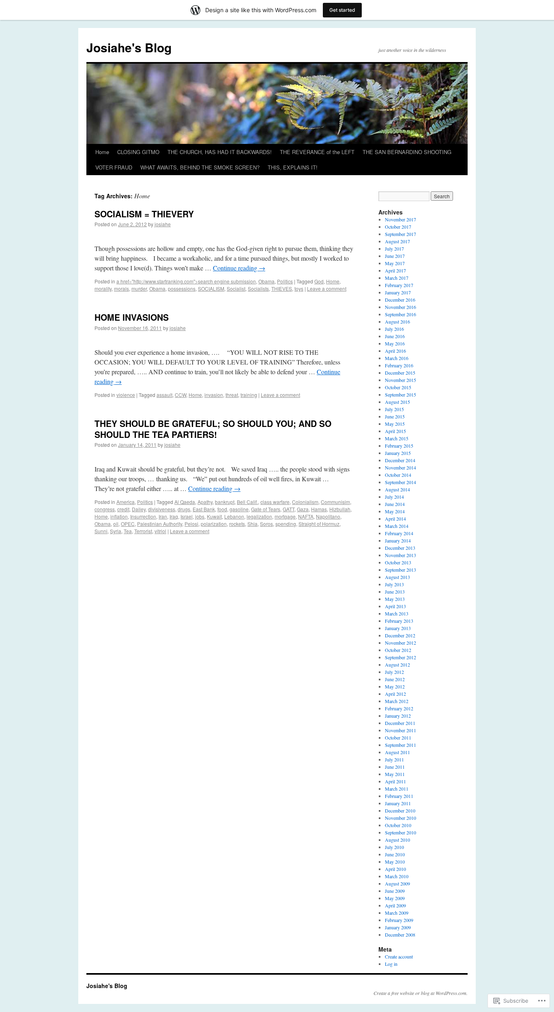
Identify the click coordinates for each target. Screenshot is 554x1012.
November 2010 (400, 818)
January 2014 (398, 540)
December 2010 (400, 810)
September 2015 (400, 394)
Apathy (205, 501)
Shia (252, 523)
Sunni (100, 530)
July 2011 (394, 759)
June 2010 (395, 854)
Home (102, 152)
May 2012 (395, 686)
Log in (391, 964)
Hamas (319, 509)
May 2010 (395, 861)
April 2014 (395, 518)
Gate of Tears (265, 509)
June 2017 (395, 256)
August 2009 (397, 883)
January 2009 (398, 927)
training (248, 394)
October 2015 (398, 387)
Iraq (174, 516)
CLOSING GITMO (138, 152)
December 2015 (400, 372)
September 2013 (400, 569)
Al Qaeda (184, 501)
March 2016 (396, 358)
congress (104, 509)
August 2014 (397, 489)
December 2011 (400, 723)
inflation (119, 516)
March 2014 (396, 526)
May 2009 (395, 898)
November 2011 (400, 730)
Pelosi (191, 523)
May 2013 (395, 599)
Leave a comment (326, 288)
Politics (285, 281)
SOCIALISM (211, 288)
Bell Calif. (247, 501)
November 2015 (400, 380)
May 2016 (395, 343)
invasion (213, 394)
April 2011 (395, 781)
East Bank (204, 509)
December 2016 (400, 299)
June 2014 (395, 504)
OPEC (128, 523)
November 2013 (400, 555)
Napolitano (328, 516)
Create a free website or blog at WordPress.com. (421, 993)
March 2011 (396, 788)
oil (115, 523)
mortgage (285, 516)
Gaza (303, 509)
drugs (184, 509)
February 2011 (399, 796)
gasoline (239, 509)
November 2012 (400, 642)
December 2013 (400, 548)
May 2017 (395, 263)
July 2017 (394, 248)
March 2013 (396, 613)
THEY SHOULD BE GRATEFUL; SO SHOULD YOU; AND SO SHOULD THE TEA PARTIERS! (212, 428)
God (319, 281)
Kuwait (214, 516)
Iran (163, 516)
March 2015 (396, 438)
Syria (115, 530)
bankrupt (224, 501)
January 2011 (398, 803)
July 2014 (394, 496)
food (222, 509)
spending (285, 523)
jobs (199, 516)
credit (123, 509)
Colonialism (305, 501)
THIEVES (281, 288)
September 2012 (400, 657)
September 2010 (400, 832)
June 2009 (395, 891)
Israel (186, 516)
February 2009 (399, 920)
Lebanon (234, 516)
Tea (128, 530)
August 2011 (397, 752)
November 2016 (400, 307)
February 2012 (399, 708)
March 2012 (396, 701)
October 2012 (398, 650)
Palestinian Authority (159, 523)
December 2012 (400, 635)
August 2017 (397, 241)
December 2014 (400, 460)
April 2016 (395, 350)
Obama (266, 281)
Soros (266, 523)
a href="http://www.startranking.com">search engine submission (186, 281)
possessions (181, 288)
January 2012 (398, 715)
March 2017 (396, 277)
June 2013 (395, 591)
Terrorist (143, 530)
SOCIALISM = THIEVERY (144, 214)
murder (139, 288)
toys (298, 288)
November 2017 (400, 219)
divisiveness (161, 509)
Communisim (335, 501)
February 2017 (399, 285)
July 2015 (394, 409)
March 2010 (396, 876)
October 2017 (398, 226)
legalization (259, 516)
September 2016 (400, 314)
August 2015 (397, 402)
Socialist (236, 288)
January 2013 (398, 628)
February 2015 (399, 445)
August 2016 (397, 321)
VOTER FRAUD (113, 167)
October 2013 (398, 562)
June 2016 (395, 336)
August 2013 (397, 577)
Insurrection (143, 516)
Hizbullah (339, 509)
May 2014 (395, 511)
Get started (342, 10)
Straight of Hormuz (318, 523)
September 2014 (400, 482)
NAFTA (306, 516)
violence (125, 394)
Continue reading (239, 268)
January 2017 (398, 292)
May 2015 (395, 423)
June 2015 (395, 416)
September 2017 (400, 234)
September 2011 (400, 745)
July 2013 (394, 584)
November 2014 (400, 467)
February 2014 (399, 533)
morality (103, 288)
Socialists (258, 288)
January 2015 (398, 453)
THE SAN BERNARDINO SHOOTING (407, 152)
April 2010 (395, 869)
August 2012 (397, 664)
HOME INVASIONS (131, 317)
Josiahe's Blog (129, 47)
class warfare (275, 501)
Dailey (139, 509)
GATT (288, 509)
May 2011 (395, 774)
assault (164, 394)
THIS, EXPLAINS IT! (293, 167)
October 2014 (398, 475)
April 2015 (395, 431)
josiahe (163, 224)
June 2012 (395, 679)
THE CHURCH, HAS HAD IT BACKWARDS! (219, 152)
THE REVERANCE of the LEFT (317, 152)
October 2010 (398, 825)
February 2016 (399, 365)
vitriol (160, 530)
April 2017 (395, 270)
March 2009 (396, 912)
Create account (399, 956)
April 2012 (395, 693)
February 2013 (399, 620)
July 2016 (394, 329)
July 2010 (394, 847)
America (125, 501)
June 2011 (395, 766)
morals (121, 288)
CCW (180, 394)
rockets (237, 523)
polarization (214, 523)
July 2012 (394, 672)
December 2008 (400, 934)
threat (231, 394)
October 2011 (398, 737)
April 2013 (395, 606)
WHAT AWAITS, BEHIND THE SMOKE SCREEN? (200, 167)
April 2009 (395, 905)
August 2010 (397, 839)
